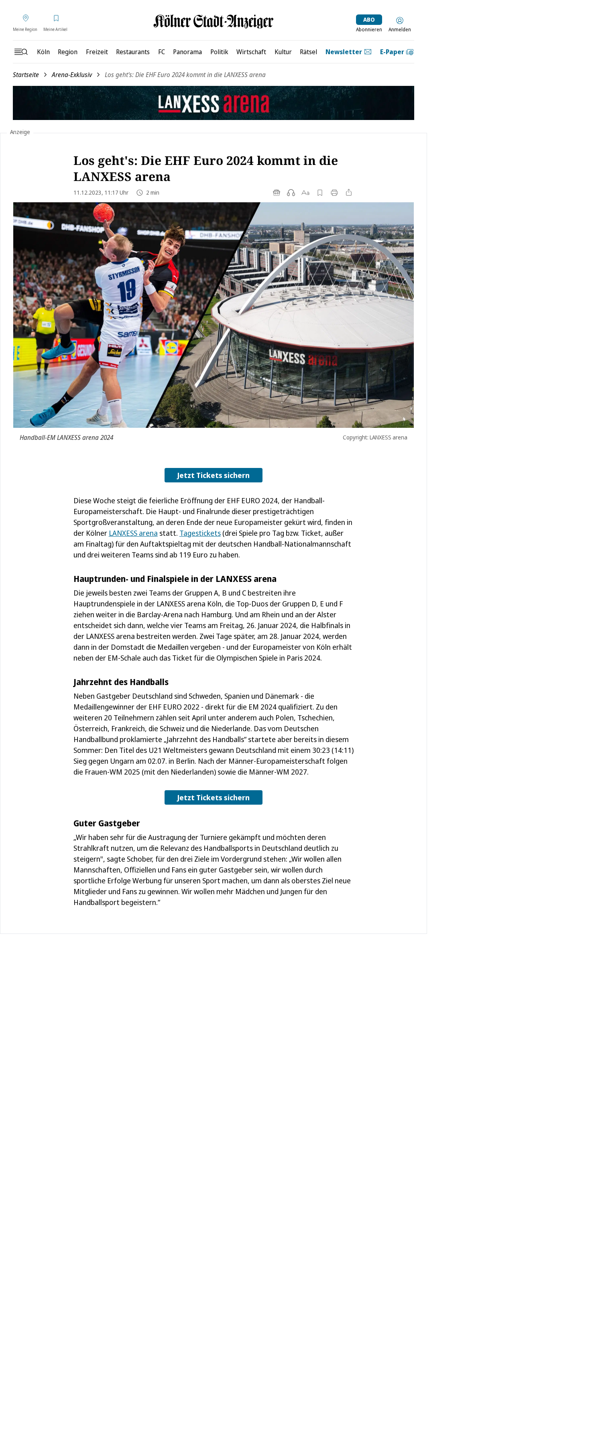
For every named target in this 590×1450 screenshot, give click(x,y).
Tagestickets (200, 533)
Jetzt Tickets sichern (213, 475)
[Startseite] (213, 21)
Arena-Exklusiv (72, 74)
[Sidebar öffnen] (21, 52)
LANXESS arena (133, 533)
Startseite (26, 74)
